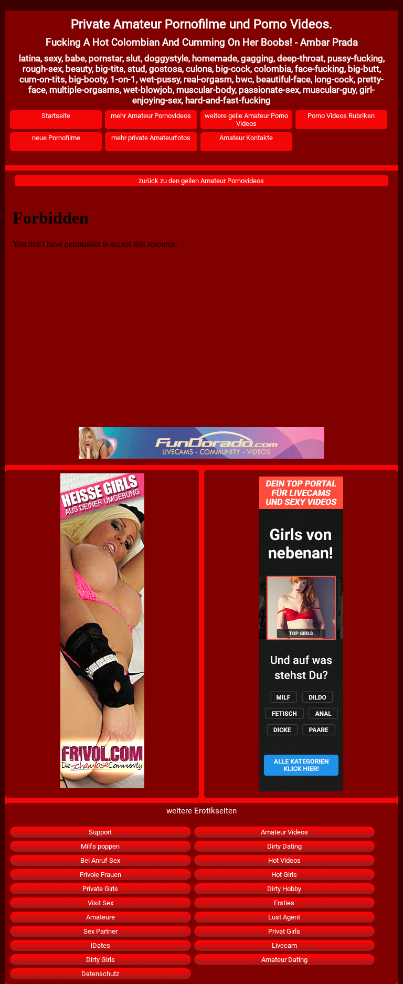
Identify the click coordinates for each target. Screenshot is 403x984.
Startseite (55, 116)
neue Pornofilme (56, 138)
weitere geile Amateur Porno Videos (246, 120)
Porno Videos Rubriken (341, 116)
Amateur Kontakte (246, 138)
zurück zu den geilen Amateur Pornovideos (201, 181)
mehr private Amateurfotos (150, 138)
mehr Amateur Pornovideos (151, 116)
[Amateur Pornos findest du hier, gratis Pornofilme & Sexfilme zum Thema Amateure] (301, 634)
